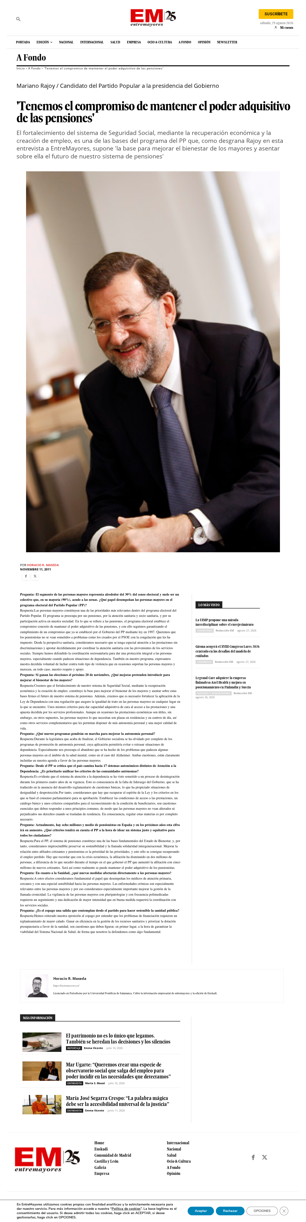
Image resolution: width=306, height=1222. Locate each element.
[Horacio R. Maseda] (36, 986)
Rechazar (230, 1211)
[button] (18, 19)
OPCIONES (262, 1211)
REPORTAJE (74, 1048)
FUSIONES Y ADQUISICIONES (213, 693)
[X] (35, 576)
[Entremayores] (153, 17)
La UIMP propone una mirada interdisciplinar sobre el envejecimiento (224, 622)
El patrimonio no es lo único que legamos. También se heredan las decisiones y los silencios (118, 1038)
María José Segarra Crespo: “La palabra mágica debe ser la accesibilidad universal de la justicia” (117, 1101)
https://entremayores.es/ (66, 985)
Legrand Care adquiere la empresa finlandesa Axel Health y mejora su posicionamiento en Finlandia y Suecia (223, 682)
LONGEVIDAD (204, 630)
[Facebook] (25, 576)
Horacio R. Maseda (43, 565)
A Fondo (31, 57)
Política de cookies (126, 1208)
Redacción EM (225, 630)
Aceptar (201, 1211)
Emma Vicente (93, 1048)
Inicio (20, 68)
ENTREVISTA (74, 1083)
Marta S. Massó (95, 1083)
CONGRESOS (204, 662)
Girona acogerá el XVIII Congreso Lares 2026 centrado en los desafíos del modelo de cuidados (228, 651)
